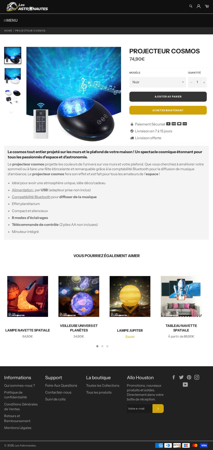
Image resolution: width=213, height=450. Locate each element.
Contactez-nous (58, 392)
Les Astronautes (25, 445)
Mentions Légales (17, 428)
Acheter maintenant (168, 110)
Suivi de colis (55, 399)
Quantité (194, 72)
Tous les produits (99, 392)
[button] (97, 346)
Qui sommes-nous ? (19, 385)
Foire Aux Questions (61, 385)
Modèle (134, 72)
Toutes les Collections (102, 385)
